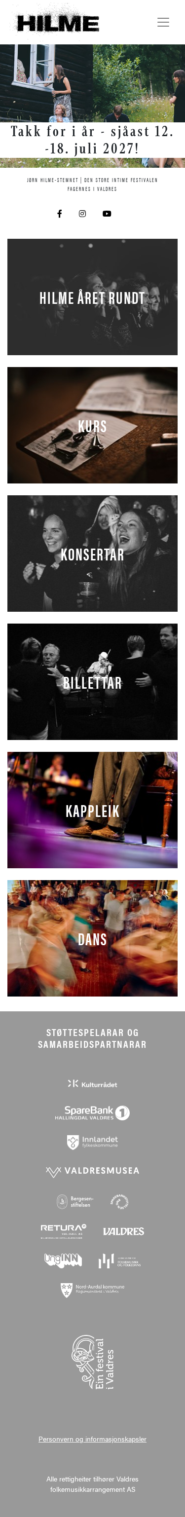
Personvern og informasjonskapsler (92, 1438)
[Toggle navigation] (163, 22)
